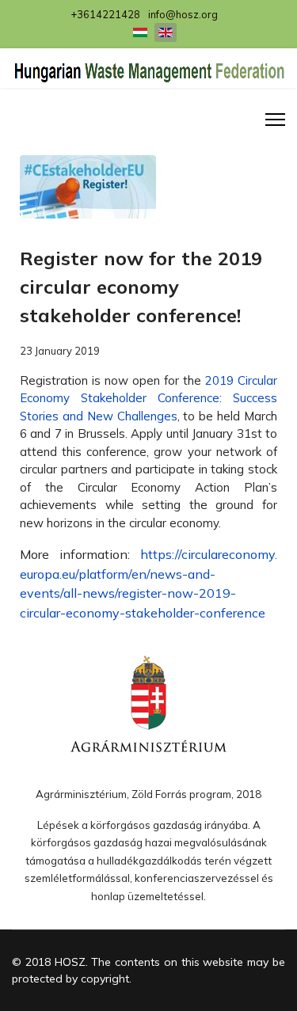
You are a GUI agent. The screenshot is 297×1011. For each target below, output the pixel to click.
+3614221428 (105, 14)
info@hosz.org (183, 14)
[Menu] (275, 119)
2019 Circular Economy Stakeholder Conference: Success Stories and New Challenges (148, 398)
